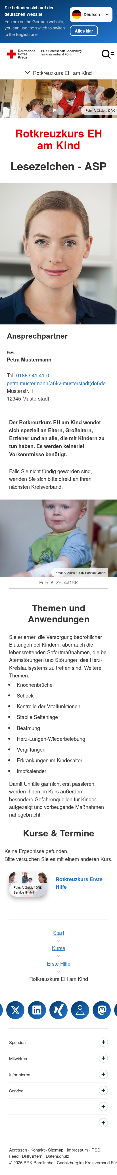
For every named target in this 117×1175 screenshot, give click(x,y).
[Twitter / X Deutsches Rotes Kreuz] (15, 1010)
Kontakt (37, 1150)
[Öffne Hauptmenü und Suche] (108, 54)
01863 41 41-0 (32, 375)
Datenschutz (57, 1156)
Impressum (77, 1150)
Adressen (18, 1150)
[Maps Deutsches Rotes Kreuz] (80, 1010)
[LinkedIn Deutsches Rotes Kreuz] (37, 1010)
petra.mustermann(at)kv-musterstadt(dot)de (56, 383)
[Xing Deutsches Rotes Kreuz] (58, 1010)
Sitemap (55, 1150)
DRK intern (32, 1156)
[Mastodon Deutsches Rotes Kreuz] (102, 1010)
